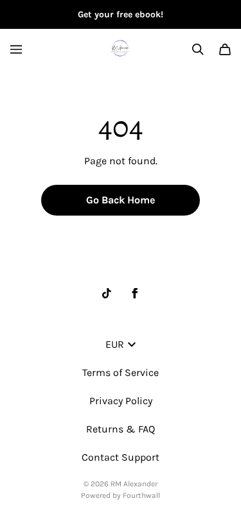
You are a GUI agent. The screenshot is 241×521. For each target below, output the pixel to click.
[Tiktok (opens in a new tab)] (107, 293)
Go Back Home (120, 200)
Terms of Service (120, 372)
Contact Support (120, 457)
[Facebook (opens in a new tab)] (135, 293)
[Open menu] (16, 49)
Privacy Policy (120, 401)
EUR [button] (114, 344)
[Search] (198, 49)
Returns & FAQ (120, 429)
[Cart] (225, 49)
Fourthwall (141, 495)
